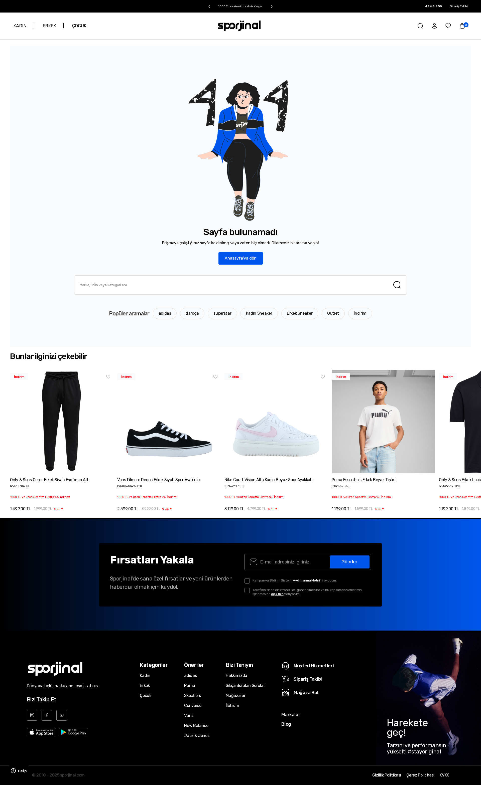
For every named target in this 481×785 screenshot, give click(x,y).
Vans (188, 715)
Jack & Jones (196, 735)
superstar (222, 313)
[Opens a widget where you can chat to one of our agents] (19, 771)
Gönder (349, 561)
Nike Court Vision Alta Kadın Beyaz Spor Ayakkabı (268, 479)
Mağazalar (235, 695)
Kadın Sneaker (259, 313)
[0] (462, 26)
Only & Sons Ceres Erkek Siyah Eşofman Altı (49, 479)
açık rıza (277, 594)
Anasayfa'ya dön (241, 258)
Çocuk (145, 695)
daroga (192, 313)
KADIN (19, 26)
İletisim (232, 705)
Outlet (333, 313)
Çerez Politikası (420, 775)
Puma (189, 685)
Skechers (192, 695)
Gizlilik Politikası (386, 775)
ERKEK (49, 26)
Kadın (145, 675)
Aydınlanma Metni (306, 580)
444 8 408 (433, 6)
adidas (165, 313)
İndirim (360, 313)
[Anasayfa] (239, 26)
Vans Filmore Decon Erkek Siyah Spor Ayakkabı (159, 479)
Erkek (145, 685)
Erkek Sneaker (300, 313)
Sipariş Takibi (459, 6)
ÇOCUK (79, 26)
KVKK (444, 775)
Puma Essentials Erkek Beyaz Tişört (364, 479)
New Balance (196, 725)
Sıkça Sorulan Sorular (245, 685)
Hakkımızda (236, 675)
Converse (192, 705)
